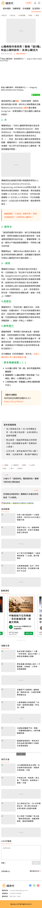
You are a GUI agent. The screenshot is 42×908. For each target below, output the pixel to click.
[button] (39, 3)
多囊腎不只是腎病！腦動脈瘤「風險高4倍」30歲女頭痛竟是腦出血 (29, 692)
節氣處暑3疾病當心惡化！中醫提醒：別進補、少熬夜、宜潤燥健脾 (28, 666)
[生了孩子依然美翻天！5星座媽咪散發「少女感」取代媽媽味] (8, 556)
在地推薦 (26, 8)
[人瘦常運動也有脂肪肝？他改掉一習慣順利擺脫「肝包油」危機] (8, 705)
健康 (24, 465)
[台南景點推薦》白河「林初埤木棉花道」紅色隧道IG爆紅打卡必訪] (8, 569)
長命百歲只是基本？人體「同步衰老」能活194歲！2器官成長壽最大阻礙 (28, 653)
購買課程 (28, 3)
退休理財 (7, 8)
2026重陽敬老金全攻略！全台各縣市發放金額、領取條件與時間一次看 (28, 767)
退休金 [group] (13, 15)
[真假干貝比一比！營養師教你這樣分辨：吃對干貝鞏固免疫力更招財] (8, 530)
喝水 (5, 468)
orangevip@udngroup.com (19, 890)
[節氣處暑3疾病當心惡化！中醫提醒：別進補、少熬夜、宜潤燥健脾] (8, 667)
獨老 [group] (37, 15)
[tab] (17, 640)
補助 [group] (30, 15)
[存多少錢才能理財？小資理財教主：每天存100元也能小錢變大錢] (8, 518)
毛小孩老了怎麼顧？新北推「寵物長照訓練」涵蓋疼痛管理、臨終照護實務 (28, 818)
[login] (35, 3)
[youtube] (38, 885)
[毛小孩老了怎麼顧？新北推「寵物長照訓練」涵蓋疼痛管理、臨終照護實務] (8, 819)
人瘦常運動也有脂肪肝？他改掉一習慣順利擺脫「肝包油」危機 (28, 705)
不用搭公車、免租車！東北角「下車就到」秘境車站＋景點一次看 (28, 780)
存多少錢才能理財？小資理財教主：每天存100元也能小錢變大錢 (29, 517)
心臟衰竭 (15, 465)
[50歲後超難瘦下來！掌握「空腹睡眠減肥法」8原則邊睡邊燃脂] (8, 731)
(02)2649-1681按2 (15, 893)
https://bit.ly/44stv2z (13, 401)
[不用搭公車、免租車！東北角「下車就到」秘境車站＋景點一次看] (8, 781)
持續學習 (17, 8)
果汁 (12, 468)
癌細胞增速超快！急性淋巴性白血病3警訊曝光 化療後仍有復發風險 (28, 743)
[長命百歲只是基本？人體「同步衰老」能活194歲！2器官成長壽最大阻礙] (8, 654)
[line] (34, 885)
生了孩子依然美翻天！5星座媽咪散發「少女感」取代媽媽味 (28, 555)
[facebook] (30, 885)
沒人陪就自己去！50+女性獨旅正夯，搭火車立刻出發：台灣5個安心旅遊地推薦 (29, 806)
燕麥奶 (20, 468)
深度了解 (29, 633)
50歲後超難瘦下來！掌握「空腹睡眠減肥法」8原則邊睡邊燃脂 (28, 730)
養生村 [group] (4, 15)
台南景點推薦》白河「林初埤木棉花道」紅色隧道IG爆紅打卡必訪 (28, 568)
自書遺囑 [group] (22, 15)
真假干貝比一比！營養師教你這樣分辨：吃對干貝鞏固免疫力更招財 (28, 530)
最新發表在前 (34, 871)
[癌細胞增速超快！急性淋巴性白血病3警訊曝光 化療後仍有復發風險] (8, 744)
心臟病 (6, 465)
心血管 (32, 465)
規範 (2, 863)
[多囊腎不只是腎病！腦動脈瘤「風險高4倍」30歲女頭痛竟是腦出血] (8, 693)
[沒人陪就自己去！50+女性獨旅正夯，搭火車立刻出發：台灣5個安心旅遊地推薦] (8, 806)
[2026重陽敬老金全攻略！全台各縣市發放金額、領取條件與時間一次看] (8, 768)
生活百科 (36, 8)
